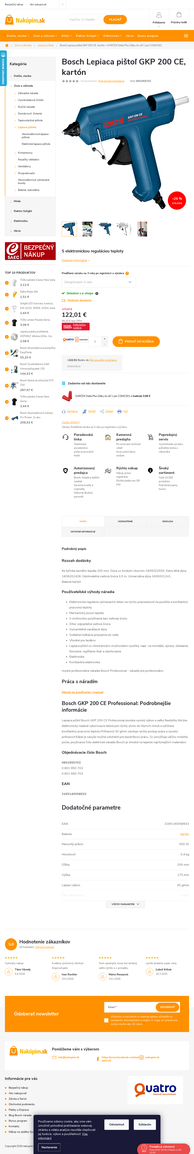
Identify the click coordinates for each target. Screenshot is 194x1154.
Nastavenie (49, 1147)
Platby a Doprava (19, 1110)
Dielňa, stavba (22, 76)
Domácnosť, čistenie (30, 113)
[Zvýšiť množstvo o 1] (105, 339)
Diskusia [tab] (167, 521)
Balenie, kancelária (28, 190)
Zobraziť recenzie (44, 947)
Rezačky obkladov (28, 159)
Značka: (71, 422)
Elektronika (21, 221)
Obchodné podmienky (22, 1104)
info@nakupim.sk (68, 1057)
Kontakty (14, 1126)
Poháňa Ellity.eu (74, 366)
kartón (184, 834)
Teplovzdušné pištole (30, 120)
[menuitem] (18, 36)
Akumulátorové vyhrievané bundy (33, 181)
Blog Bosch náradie (20, 1115)
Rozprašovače (26, 173)
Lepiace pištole (27, 127)
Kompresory (25, 153)
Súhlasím (144, 1124)
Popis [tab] (83, 521)
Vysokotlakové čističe (30, 100)
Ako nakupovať (38, 4)
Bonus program (18, 1121)
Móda (17, 201)
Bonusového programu (103, 360)
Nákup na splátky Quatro (23, 1132)
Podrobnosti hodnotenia (111, 81)
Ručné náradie (26, 107)
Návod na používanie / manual (82, 692)
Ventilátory (24, 166)
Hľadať (115, 19)
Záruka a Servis (18, 1099)
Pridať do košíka (139, 341)
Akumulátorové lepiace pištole (35, 135)
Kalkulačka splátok (79, 326)
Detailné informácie (74, 260)
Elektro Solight (23, 211)
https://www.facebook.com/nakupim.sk (120, 1059)
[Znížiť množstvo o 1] (105, 344)
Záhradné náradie (28, 93)
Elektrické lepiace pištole (36, 144)
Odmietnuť (116, 1124)
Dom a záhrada (23, 86)
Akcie (17, 231)
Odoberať (167, 1007)
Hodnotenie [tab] (125, 521)
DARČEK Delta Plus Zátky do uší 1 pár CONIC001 (112, 396)
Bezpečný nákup (14, 4)
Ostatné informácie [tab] (83, 531)
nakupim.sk (152, 1057)
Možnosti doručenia (80, 300)
